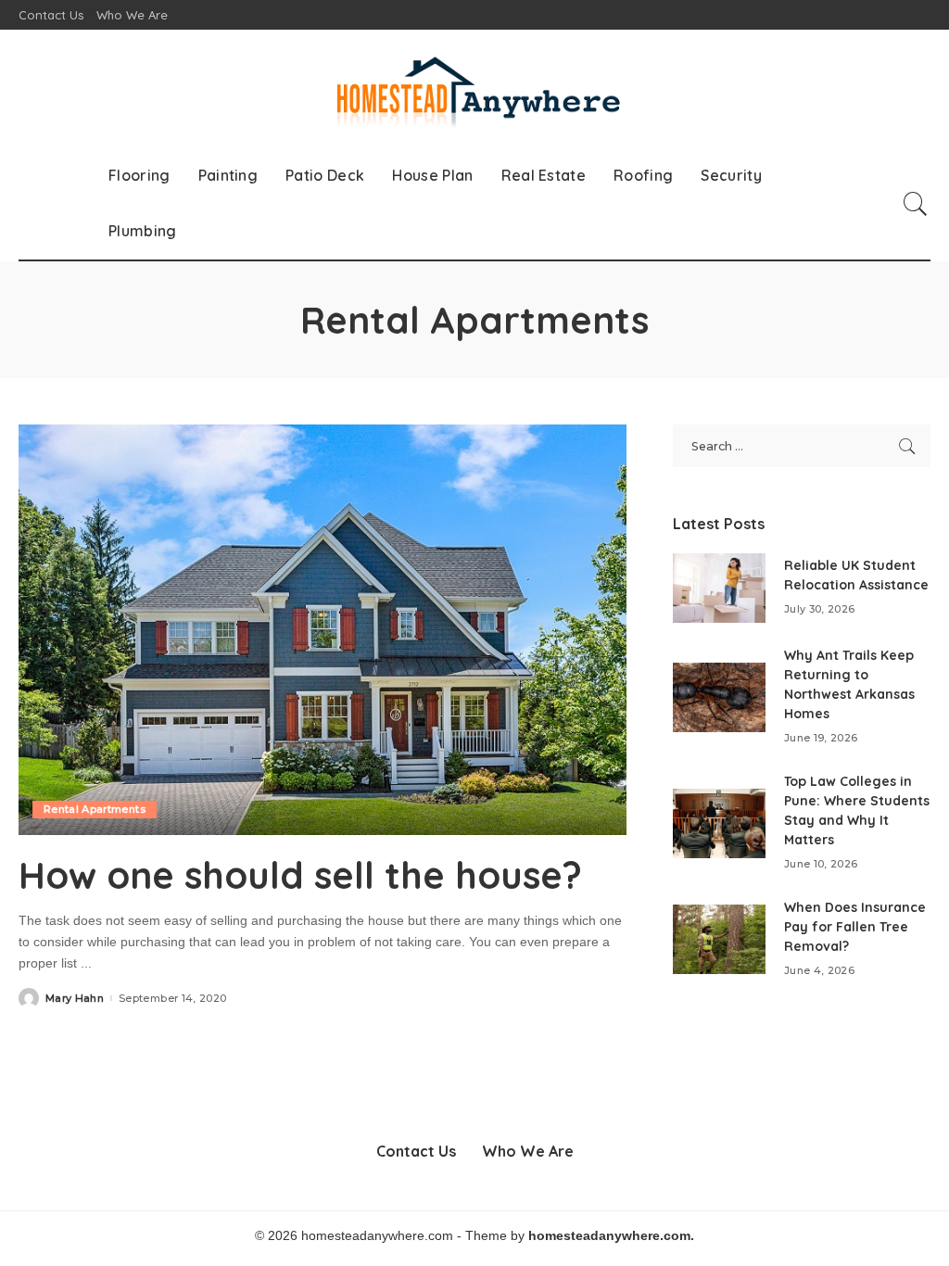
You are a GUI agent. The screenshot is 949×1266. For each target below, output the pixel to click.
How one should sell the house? (300, 875)
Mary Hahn (74, 999)
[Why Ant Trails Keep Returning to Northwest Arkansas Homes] (719, 697)
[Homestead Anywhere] (474, 89)
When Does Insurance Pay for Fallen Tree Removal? (855, 927)
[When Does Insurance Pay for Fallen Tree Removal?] (719, 939)
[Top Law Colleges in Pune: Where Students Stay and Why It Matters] (719, 823)
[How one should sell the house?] (322, 629)
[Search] (915, 204)
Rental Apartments (95, 809)
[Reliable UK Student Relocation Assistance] (719, 588)
